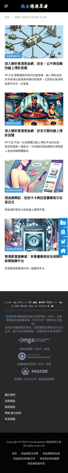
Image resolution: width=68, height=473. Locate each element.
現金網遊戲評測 (13, 56)
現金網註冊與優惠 (14, 190)
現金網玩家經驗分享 (24, 458)
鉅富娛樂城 (12, 316)
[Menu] (6, 6)
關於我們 (10, 394)
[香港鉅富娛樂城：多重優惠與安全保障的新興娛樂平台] (34, 234)
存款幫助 (10, 400)
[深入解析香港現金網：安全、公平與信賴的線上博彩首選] (34, 41)
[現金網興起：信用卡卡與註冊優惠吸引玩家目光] (34, 176)
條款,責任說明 (13, 412)
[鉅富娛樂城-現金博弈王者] (34, 6)
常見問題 (10, 419)
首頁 (14, 453)
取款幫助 (10, 406)
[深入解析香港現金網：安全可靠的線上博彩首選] (34, 109)
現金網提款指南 (51, 453)
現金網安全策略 (13, 123)
